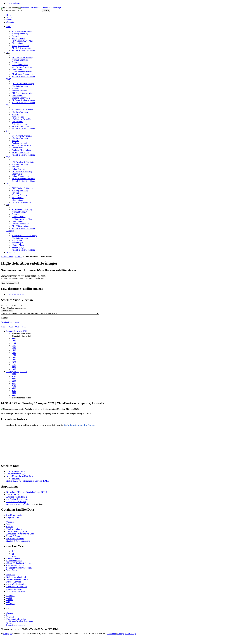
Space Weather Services (16, 584)
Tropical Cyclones (14, 529)
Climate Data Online (14, 565)
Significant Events (14, 515)
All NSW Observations (21, 48)
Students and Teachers (15, 625)
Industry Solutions (14, 589)
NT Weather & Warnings (22, 209)
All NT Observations (20, 226)
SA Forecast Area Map (21, 145)
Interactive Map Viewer (16, 501)
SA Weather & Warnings (22, 136)
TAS (8, 157)
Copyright (7, 634)
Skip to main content (14, 3)
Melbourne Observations (22, 72)
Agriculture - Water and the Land (20, 534)
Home (8, 15)
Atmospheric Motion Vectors (18, 504)
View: (3, 308)
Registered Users (13, 517)
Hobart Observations (20, 176)
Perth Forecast (17, 117)
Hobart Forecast (18, 169)
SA (7, 131)
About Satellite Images (15, 474)
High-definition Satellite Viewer (79, 425)
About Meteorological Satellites (19, 476)
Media (9, 20)
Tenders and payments (15, 591)
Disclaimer (111, 634)
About (9, 17)
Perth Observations (19, 124)
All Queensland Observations (24, 100)
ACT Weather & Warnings (23, 188)
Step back (5, 322)
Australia (10, 231)
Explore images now (10, 283)
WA (8, 105)
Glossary (10, 623)
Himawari (16, 478)
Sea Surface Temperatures (17, 499)
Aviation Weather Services (17, 579)
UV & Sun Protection (15, 538)
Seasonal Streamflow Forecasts (19, 568)
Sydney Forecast (18, 38)
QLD (8, 79)
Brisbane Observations (21, 98)
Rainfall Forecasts (13, 558)
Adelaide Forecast (19, 143)
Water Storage (12, 570)
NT (7, 205)
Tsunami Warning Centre (16, 531)
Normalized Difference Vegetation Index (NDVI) (26, 492)
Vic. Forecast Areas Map (22, 67)
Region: (4, 305)
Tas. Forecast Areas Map (22, 171)
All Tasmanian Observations (23, 178)
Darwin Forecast (18, 216)
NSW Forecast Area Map (22, 41)
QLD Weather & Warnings (23, 83)
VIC (8, 53)
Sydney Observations (20, 45)
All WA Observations (20, 126)
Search (4, 10)
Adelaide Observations (21, 150)
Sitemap (9, 615)
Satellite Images (18, 247)
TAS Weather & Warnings (23, 162)
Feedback (10, 617)
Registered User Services (16, 586)
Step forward (14, 322)
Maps (14, 556)
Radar (14, 551)
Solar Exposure (12, 494)
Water (8, 524)
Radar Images (17, 243)
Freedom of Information (16, 619)
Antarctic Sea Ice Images (16, 497)
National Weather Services (17, 577)
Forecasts (15, 36)
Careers (9, 613)
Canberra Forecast (19, 195)
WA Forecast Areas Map (22, 119)
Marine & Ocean (13, 536)
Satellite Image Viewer (15, 471)
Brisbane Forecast (19, 91)
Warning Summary (19, 212)
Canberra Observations (21, 202)
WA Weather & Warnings (22, 110)
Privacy (120, 634)
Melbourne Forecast (20, 64)
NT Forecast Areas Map (22, 219)
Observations (17, 43)
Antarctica (10, 252)
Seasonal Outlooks (14, 561)
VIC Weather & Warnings (22, 57)
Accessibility (130, 634)
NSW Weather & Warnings (23, 31)
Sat (13, 553)
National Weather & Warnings (24, 235)
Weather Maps (18, 245)
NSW (8, 26)
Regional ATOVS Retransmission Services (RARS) (27, 481)
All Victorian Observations (23, 74)
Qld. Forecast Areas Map (22, 93)
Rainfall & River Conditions (23, 50)
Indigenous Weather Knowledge (19, 621)
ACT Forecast (17, 197)
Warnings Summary (20, 34)
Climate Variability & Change (18, 563)
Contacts (10, 22)
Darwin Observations (20, 224)
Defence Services (13, 582)
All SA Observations (20, 152)
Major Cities (17, 240)
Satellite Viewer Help (15, 294)
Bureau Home (7, 257)
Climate (9, 527)
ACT (8, 183)
